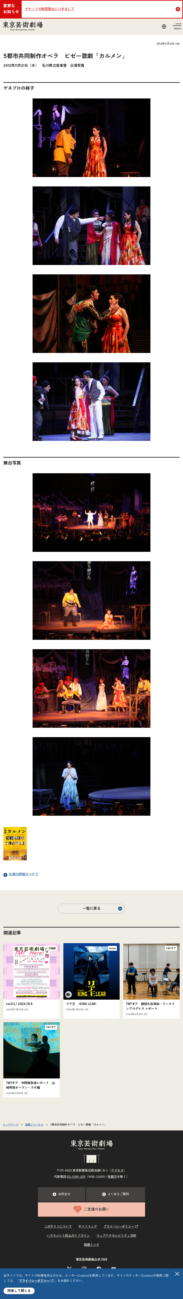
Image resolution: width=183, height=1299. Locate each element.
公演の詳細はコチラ (23, 874)
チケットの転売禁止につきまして (49, 9)
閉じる (177, 1274)
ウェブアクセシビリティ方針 (116, 1235)
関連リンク (91, 1245)
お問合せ (64, 1194)
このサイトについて (58, 1226)
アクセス (117, 1170)
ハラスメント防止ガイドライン (68, 1235)
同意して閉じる (19, 1291)
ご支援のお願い (96, 1209)
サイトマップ (87, 1226)
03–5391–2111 (76, 1176)
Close (178, 9)
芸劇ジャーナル (34, 1124)
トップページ (11, 1124)
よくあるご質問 (118, 1194)
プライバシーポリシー (34, 1280)
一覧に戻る (91, 908)
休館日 (112, 1176)
